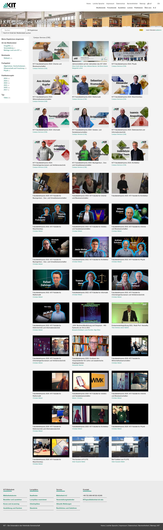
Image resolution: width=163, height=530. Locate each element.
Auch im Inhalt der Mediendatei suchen (17, 33)
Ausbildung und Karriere (12, 508)
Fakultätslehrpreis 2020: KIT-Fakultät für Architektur (90, 426)
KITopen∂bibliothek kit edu (93, 500)
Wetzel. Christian (77, 398)
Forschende (111, 8)
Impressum (110, 3)
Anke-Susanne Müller (78, 462)
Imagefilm (7, 46)
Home (88, 3)
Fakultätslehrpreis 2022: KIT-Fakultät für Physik (128, 259)
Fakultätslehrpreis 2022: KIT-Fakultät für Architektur (90, 259)
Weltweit (7, 58)
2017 (5, 90)
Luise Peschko (88, 330)
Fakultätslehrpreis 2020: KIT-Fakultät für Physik (128, 426)
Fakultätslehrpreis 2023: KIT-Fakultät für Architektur (130, 196)
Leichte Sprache (98, 3)
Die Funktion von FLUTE (120, 459)
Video (6, 97)
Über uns (147, 8)
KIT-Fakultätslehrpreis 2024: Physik (124, 64)
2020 (5, 87)
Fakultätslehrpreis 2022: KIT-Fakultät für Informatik (90, 292)
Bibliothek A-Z (61, 495)
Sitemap (142, 3)
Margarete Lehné (77, 68)
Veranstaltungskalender (65, 500)
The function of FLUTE (80, 459)
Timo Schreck (116, 327)
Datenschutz (120, 3)
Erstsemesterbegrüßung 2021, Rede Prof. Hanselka (130, 325)
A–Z (154, 8)
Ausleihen (122, 8)
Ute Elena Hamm (102, 66)
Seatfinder (34, 495)
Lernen (130, 8)
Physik (6, 70)
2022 (5, 83)
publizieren (158, 30)
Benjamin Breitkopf (78, 330)
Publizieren (138, 8)
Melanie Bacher (92, 66)
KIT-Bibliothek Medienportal (32, 22)
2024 (5, 78)
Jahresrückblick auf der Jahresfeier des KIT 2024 (89, 64)
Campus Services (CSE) (41, 37)
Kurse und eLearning (11, 504)
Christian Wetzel (38, 231)
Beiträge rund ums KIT (12, 50)
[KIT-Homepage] (9, 6)
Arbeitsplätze (35, 504)
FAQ (141, 30)
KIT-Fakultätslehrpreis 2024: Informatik (46, 130)
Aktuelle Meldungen (64, 504)
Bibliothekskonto (9, 495)
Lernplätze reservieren (38, 500)
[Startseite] (159, 8)
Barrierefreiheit (132, 3)
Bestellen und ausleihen (12, 500)
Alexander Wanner (77, 365)
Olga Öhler (97, 330)
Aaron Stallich (124, 327)
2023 (5, 81)
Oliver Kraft (75, 66)
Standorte (33, 508)
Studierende (100, 8)
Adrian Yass (83, 66)
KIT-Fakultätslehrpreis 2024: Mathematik (86, 97)
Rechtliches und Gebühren (66, 508)
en (159, 3)
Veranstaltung (8, 48)
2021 (5, 85)
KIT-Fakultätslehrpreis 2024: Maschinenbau (127, 97)
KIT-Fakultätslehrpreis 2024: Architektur (125, 163)
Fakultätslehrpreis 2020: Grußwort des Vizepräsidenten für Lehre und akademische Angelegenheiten (87, 361)
